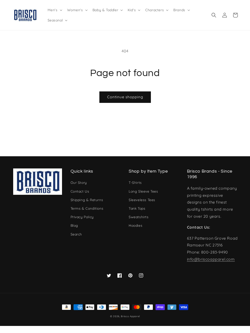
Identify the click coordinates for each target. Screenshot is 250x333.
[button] (213, 15)
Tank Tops (137, 208)
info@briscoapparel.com (211, 259)
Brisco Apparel (130, 316)
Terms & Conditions (87, 208)
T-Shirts (135, 182)
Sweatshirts (139, 217)
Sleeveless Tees (142, 200)
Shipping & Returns (87, 200)
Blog (74, 225)
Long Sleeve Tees (143, 191)
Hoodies (135, 225)
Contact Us (80, 191)
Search (76, 234)
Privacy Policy (82, 217)
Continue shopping (125, 97)
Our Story (79, 182)
